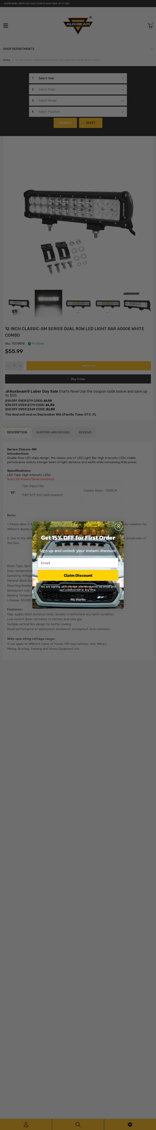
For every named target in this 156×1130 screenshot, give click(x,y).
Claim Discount (78, 575)
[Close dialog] (118, 526)
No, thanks (78, 599)
